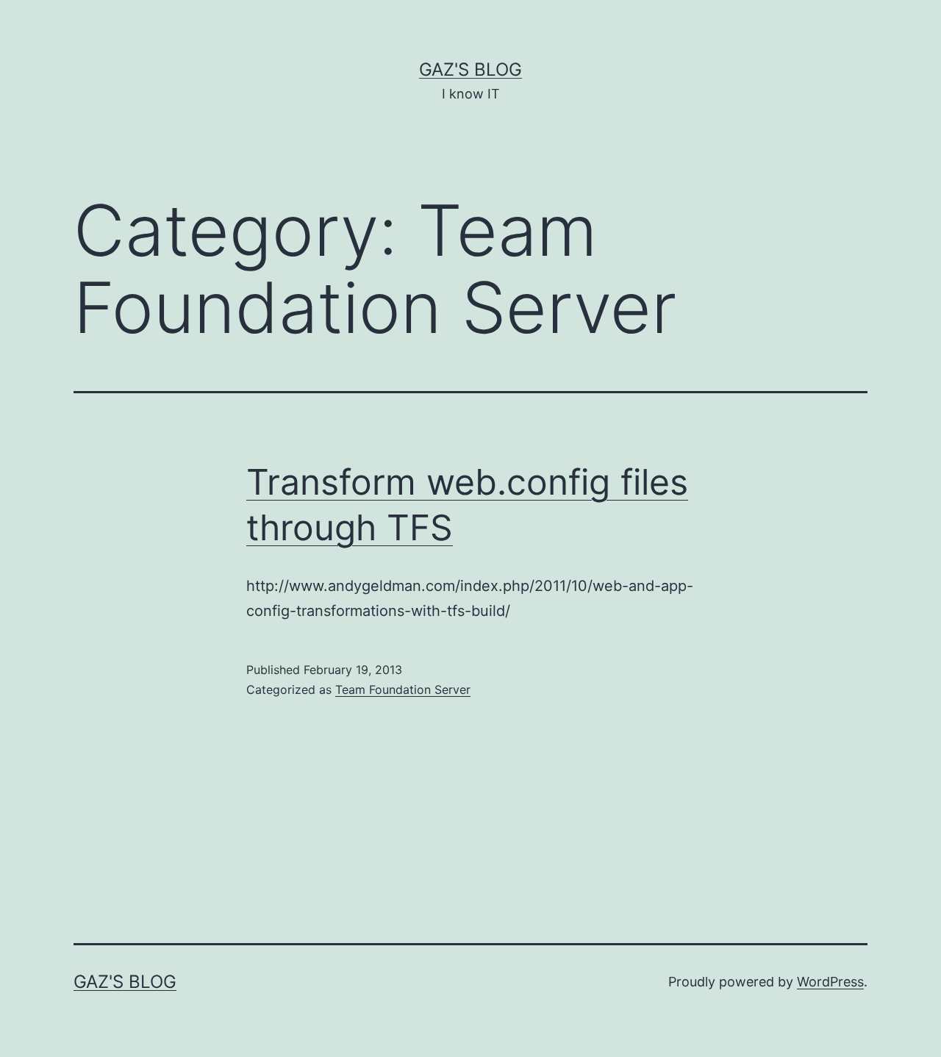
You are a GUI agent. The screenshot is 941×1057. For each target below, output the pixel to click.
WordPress (830, 981)
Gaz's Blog (470, 69)
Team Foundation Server (402, 689)
